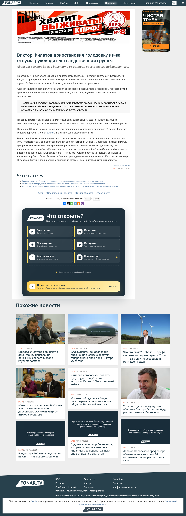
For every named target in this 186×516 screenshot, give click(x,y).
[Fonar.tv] (11, 3)
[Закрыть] (132, 46)
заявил (50, 132)
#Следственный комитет (59, 193)
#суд (40, 193)
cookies (78, 495)
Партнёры (118, 479)
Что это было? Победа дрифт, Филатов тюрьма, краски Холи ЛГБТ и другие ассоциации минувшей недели (70, 186)
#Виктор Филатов (84, 193)
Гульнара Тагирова (121, 165)
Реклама (117, 483)
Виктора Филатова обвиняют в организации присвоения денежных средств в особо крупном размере (64, 181)
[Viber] (82, 203)
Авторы (88, 483)
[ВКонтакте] (64, 203)
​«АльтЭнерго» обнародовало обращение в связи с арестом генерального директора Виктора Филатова (65, 184)
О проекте (89, 479)
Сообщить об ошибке (66, 487)
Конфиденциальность (124, 487)
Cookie (34, 501)
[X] (68, 203)
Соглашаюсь (94, 508)
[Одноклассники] (78, 203)
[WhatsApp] (71, 203)
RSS (57, 479)
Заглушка (89, 487)
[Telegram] (75, 203)
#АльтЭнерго (103, 193)
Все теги (59, 483)
